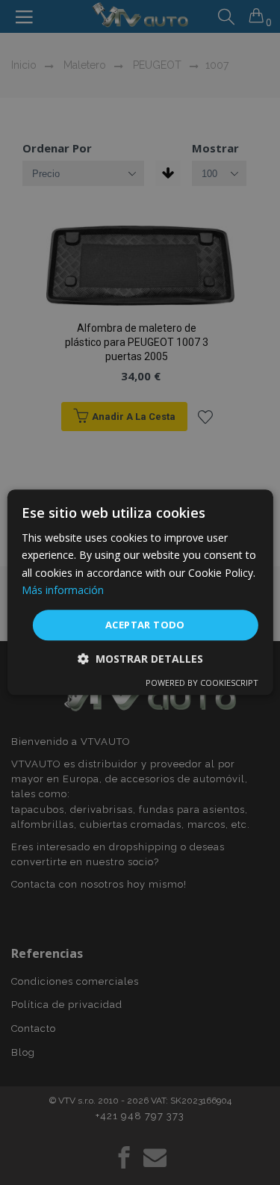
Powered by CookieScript (202, 683)
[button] (140, 659)
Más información (63, 590)
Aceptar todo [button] (145, 624)
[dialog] (140, 592)
